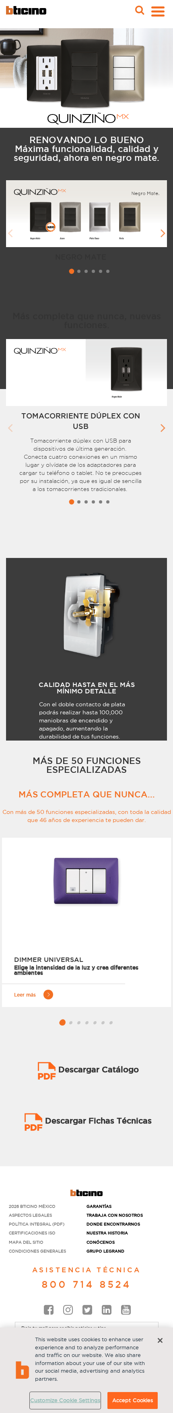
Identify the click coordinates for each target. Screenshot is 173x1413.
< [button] (10, 230)
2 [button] (78, 271)
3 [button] (86, 271)
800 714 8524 (87, 1284)
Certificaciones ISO (32, 1233)
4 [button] (93, 271)
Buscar (139, 2)
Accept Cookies (132, 1400)
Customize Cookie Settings (65, 1400)
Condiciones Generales (37, 1251)
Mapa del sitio (26, 1242)
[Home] (26, 10)
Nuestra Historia (107, 1233)
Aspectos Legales (30, 1215)
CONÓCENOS (100, 1242)
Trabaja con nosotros (114, 1215)
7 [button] (111, 1023)
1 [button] (71, 271)
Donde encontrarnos (113, 1224)
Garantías (98, 1206)
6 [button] (107, 271)
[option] (86, 223)
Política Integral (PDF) (36, 1224)
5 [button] (100, 271)
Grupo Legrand (105, 1251)
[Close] (160, 1340)
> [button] (163, 230)
